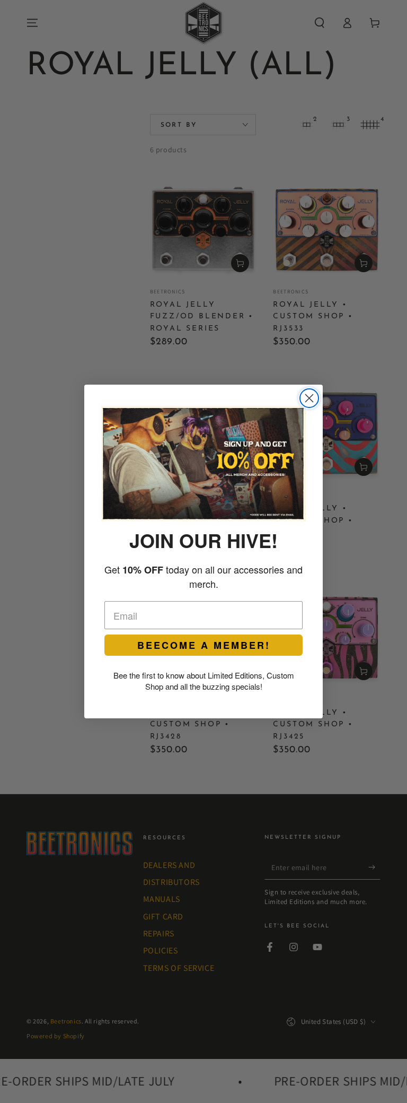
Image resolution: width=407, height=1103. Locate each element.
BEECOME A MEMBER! (203, 645)
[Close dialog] (309, 398)
